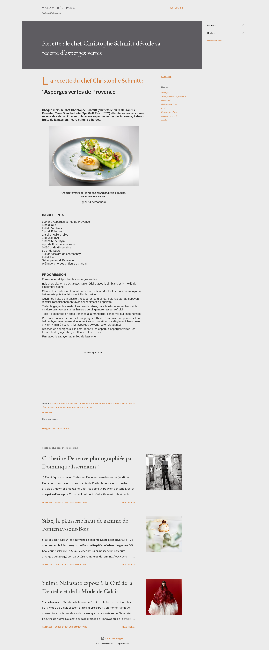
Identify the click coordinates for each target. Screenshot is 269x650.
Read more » (128, 502)
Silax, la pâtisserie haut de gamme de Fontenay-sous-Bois (85, 524)
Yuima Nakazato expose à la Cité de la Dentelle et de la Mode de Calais (87, 587)
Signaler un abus (214, 40)
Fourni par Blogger (113, 638)
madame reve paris (169, 116)
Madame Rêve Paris (58, 8)
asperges (165, 92)
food (163, 108)
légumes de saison (169, 112)
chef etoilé (165, 100)
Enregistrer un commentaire (55, 428)
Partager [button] (166, 77)
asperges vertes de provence (173, 96)
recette (164, 120)
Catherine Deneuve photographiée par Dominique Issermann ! (87, 462)
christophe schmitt (169, 104)
